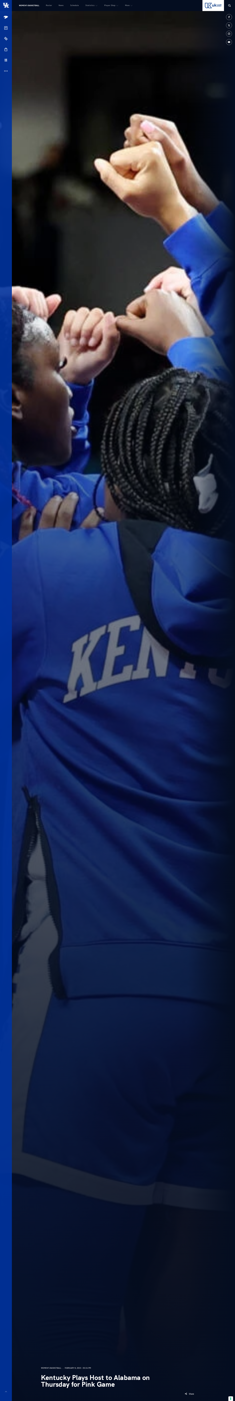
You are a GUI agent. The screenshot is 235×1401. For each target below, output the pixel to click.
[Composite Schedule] (6, 27)
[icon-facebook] (229, 17)
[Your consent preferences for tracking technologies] (230, 1398)
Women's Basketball (29, 5)
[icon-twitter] (229, 25)
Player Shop (109, 5)
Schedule (74, 5)
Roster (49, 5)
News (61, 5)
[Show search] (229, 5)
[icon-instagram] (229, 34)
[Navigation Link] (6, 17)
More (127, 5)
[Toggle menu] (6, 1392)
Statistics (90, 5)
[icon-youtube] (229, 42)
